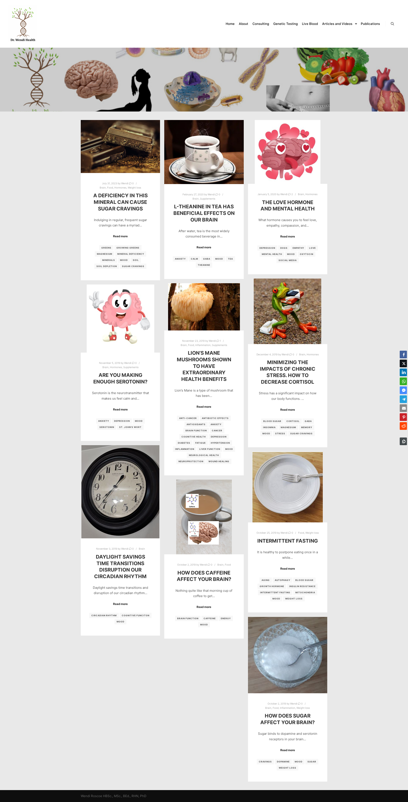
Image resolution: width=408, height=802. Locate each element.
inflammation (184, 449)
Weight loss (134, 187)
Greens (106, 247)
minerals (108, 260)
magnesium (104, 254)
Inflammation (203, 345)
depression (267, 248)
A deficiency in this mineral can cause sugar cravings (120, 202)
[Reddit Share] (403, 426)
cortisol (293, 421)
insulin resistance (302, 586)
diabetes (184, 443)
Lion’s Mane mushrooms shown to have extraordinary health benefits (204, 366)
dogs (284, 248)
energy (226, 618)
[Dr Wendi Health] (22, 24)
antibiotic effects (215, 418)
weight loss (294, 598)
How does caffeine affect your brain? (204, 576)
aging (266, 580)
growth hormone (272, 586)
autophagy (282, 580)
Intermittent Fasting (287, 541)
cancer (217, 430)
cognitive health (193, 436)
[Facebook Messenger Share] (403, 390)
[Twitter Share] (403, 363)
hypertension (220, 443)
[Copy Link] (403, 441)
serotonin (106, 427)
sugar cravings (133, 266)
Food (110, 187)
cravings (265, 761)
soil (136, 260)
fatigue (200, 443)
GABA (206, 258)
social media (288, 260)
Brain (103, 187)
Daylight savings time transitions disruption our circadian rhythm (120, 566)
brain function (196, 430)
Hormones (120, 187)
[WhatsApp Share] (403, 381)
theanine (204, 265)
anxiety (180, 258)
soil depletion (106, 266)
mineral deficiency (130, 254)
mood (124, 260)
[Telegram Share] (403, 399)
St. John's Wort (130, 427)
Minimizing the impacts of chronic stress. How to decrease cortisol (287, 372)
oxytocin (306, 254)
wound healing (218, 461)
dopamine (283, 761)
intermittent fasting (275, 592)
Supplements (207, 198)
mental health (272, 254)
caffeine (210, 618)
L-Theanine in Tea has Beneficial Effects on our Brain (204, 213)
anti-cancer (188, 418)
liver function (209, 449)
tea (230, 258)
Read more (120, 236)
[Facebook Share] (403, 354)
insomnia (269, 427)
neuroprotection (190, 461)
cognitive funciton (135, 615)
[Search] (392, 24)
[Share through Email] (403, 408)
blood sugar (272, 421)
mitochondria (305, 592)
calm (194, 258)
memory (306, 427)
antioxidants (196, 424)
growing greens (127, 247)
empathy (298, 248)
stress (280, 433)
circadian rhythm (104, 615)
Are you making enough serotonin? (120, 378)
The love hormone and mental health (288, 205)
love (312, 248)
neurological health (204, 455)
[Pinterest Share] (403, 417)
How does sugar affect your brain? (287, 719)
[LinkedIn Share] (403, 372)
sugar (311, 761)
